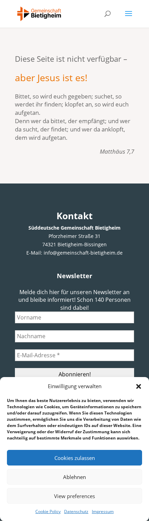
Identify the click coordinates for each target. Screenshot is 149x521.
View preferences (74, 496)
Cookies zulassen (74, 457)
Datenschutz (76, 511)
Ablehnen (74, 476)
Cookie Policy (48, 511)
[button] (138, 386)
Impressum (103, 511)
